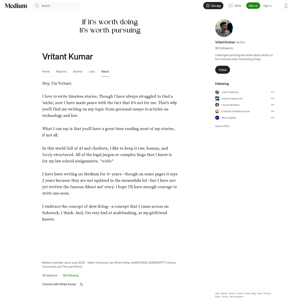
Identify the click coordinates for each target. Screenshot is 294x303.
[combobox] (61, 6)
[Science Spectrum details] (272, 98)
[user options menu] (286, 5)
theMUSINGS (139, 262)
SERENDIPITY (157, 262)
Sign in (267, 5)
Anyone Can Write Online (114, 262)
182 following (71, 275)
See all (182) (222, 126)
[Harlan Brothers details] (272, 105)
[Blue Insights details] (272, 117)
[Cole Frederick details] (272, 92)
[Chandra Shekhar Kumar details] (272, 111)
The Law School (72, 266)
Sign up (253, 5)
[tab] (46, 71)
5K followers (49, 275)
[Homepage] (16, 5)
